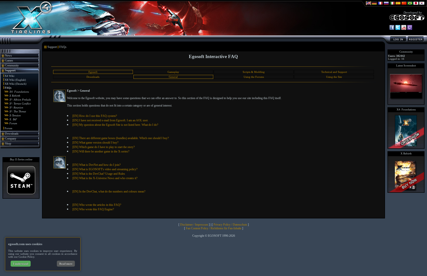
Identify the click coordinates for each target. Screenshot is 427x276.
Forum (13, 123)
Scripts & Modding (254, 71)
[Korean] (422, 5)
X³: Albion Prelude (20, 99)
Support (10, 70)
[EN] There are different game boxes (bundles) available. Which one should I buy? (120, 138)
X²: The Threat (17, 111)
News (8, 55)
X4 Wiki (9, 75)
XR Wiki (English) (15, 79)
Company (10, 138)
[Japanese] (416, 5)
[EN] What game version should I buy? (95, 142)
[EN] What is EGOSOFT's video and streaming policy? (104, 169)
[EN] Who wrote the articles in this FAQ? (96, 205)
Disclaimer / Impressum (194, 224)
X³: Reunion (16, 107)
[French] (380, 5)
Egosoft (92, 71)
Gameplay (173, 71)
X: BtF (13, 119)
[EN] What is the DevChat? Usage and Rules (98, 173)
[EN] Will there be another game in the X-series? (100, 151)
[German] (374, 5)
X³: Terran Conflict (20, 103)
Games (9, 60)
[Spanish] (398, 5)
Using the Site (334, 76)
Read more (65, 263)
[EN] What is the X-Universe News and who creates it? (104, 178)
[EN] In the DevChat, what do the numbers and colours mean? (108, 191)
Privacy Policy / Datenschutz (230, 224)
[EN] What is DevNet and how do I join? (96, 165)
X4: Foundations (19, 91)
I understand (20, 263)
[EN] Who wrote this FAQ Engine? (93, 209)
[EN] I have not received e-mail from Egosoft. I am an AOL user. (110, 120)
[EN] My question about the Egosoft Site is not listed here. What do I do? (115, 125)
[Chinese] (404, 5)
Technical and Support (334, 71)
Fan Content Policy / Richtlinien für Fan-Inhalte (213, 228)
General (173, 76)
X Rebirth (14, 95)
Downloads (12, 133)
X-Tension (15, 115)
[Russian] (386, 5)
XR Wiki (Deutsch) (15, 83)
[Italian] (392, 5)
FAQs (8, 87)
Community (12, 65)
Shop (8, 143)
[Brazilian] (410, 5)
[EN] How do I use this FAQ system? (94, 116)
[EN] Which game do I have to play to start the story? (103, 147)
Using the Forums (254, 76)
